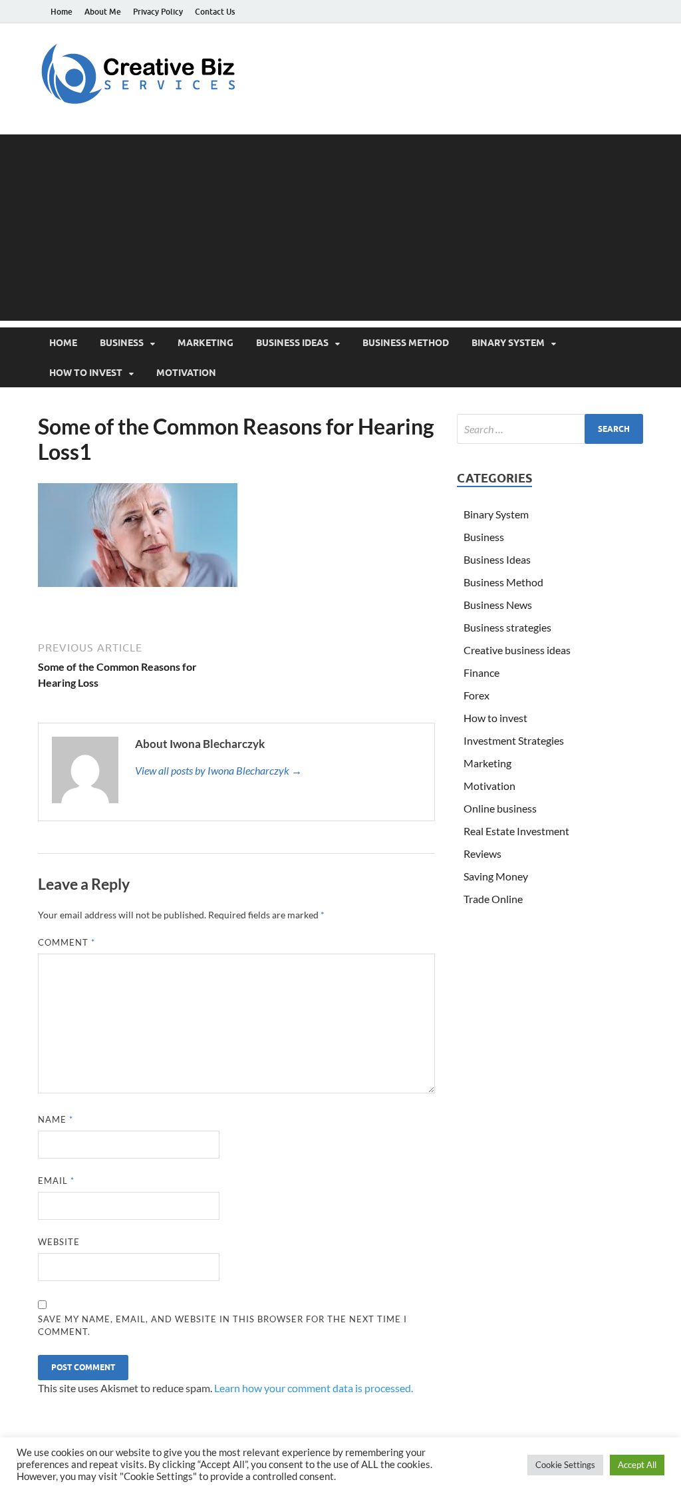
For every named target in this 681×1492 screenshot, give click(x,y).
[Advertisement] (340, 227)
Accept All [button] (637, 1464)
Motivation (186, 372)
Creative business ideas (517, 650)
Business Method (405, 342)
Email (56, 1180)
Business (122, 342)
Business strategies (507, 627)
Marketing (205, 342)
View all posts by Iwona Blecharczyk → (218, 770)
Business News (498, 604)
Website (59, 1241)
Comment (66, 942)
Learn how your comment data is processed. (313, 1388)
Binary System (508, 342)
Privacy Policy (158, 12)
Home (61, 12)
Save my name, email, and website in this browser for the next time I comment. (222, 1326)
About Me (102, 12)
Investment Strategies (514, 740)
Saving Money (496, 876)
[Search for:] (550, 429)
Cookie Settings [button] (565, 1464)
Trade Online (493, 898)
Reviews (482, 853)
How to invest (85, 372)
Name (55, 1119)
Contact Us (215, 12)
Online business (500, 808)
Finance (481, 672)
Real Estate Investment (516, 831)
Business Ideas (292, 342)
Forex (476, 695)
